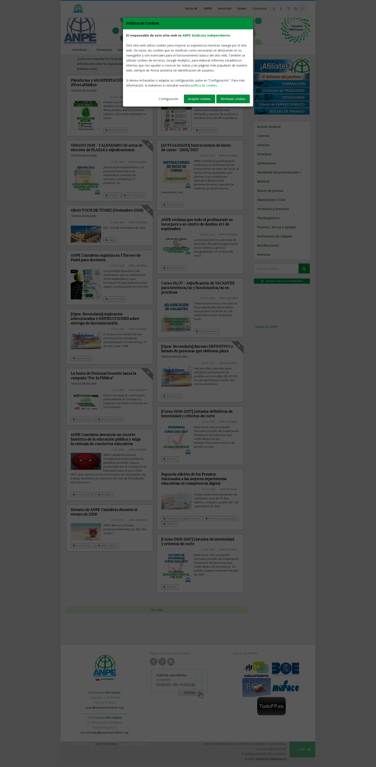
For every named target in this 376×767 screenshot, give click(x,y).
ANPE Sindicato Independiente (206, 35)
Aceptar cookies (199, 99)
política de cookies (204, 85)
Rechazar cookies (233, 99)
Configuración (168, 99)
